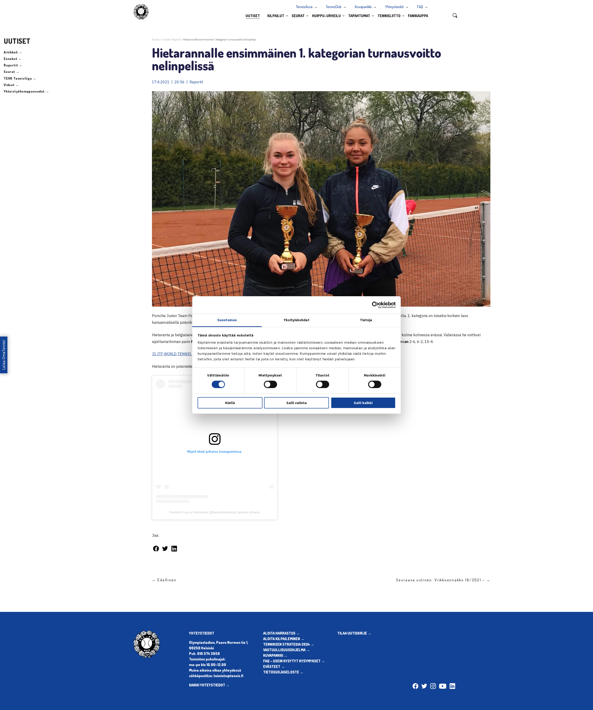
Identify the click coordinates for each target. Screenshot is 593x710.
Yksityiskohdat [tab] (296, 320)
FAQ (420, 6)
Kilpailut (275, 15)
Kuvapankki (363, 6)
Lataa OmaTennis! (3, 355)
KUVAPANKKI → (275, 655)
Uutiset (253, 15)
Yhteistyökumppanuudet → (26, 91)
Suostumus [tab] (227, 320)
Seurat (298, 15)
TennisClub (333, 6)
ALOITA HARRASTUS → (281, 633)
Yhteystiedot (394, 6)
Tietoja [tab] (366, 320)
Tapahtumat (359, 15)
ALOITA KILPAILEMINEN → (283, 638)
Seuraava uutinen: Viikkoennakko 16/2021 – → (443, 580)
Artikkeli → (13, 52)
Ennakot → (13, 59)
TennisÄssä (304, 6)
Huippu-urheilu (326, 15)
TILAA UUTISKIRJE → (354, 633)
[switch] (270, 384)
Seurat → (11, 72)
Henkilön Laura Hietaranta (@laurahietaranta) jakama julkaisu (215, 512)
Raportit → (13, 65)
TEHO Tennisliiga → (20, 78)
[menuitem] (253, 15)
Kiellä (230, 403)
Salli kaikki (363, 403)
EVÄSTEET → (274, 666)
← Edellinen (164, 580)
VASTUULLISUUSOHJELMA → (286, 650)
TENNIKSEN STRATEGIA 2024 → (288, 644)
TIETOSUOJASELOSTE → (283, 672)
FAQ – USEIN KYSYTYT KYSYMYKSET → (294, 661)
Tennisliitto (389, 15)
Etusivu (156, 39)
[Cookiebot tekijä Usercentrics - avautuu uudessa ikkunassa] (375, 304)
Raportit (176, 39)
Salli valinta (296, 403)
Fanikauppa (418, 15)
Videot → (11, 85)
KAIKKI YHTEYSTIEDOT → (209, 685)
